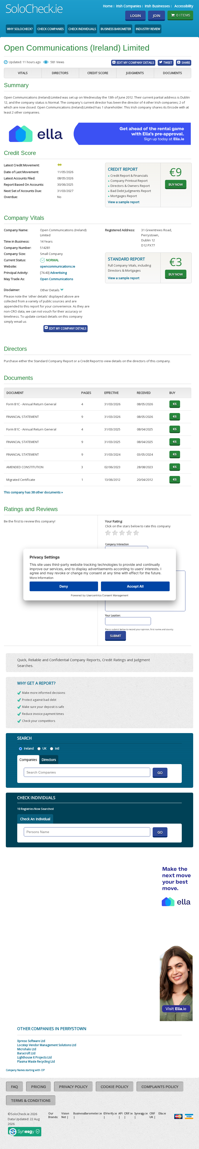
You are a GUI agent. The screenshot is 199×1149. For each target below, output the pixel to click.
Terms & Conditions (30, 1100)
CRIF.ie (128, 1113)
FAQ (14, 1086)
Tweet (167, 62)
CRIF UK (152, 1115)
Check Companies (50, 29)
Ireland (29, 748)
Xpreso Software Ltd (31, 1041)
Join (156, 15)
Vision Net (65, 1115)
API (120, 1113)
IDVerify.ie (110, 1113)
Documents (172, 73)
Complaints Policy (159, 1086)
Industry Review (148, 29)
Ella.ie (162, 1113)
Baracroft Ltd (26, 1053)
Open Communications (56, 279)
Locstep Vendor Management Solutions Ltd (46, 1045)
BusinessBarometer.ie (87, 1113)
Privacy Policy (73, 1086)
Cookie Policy (114, 1086)
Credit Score (97, 73)
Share (186, 62)
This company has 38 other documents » (33, 492)
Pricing (38, 1086)
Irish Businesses (157, 6)
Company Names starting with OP (25, 1070)
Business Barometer (116, 29)
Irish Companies (128, 6)
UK (44, 748)
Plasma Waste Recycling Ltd (36, 1061)
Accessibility (183, 6)
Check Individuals (82, 29)
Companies (28, 759)
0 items (183, 15)
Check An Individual (35, 819)
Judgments (135, 73)
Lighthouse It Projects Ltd (34, 1057)
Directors (60, 73)
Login (135, 15)
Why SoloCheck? (20, 29)
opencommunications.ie (57, 266)
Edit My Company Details (135, 62)
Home (108, 6)
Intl (57, 748)
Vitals (23, 73)
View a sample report (123, 202)
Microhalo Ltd (26, 1049)
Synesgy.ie (141, 1113)
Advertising (58, 272)
